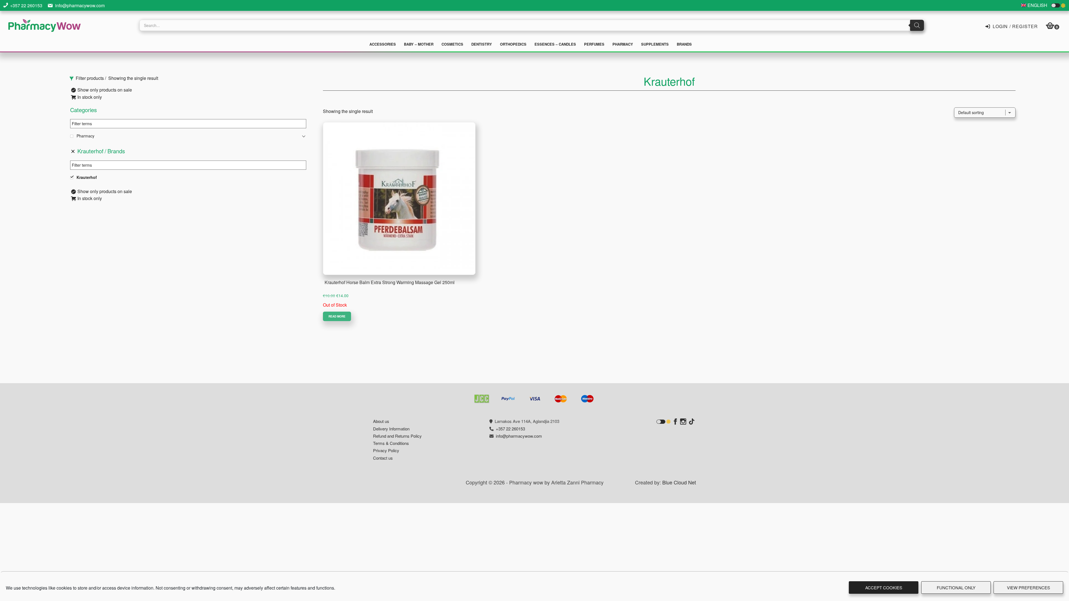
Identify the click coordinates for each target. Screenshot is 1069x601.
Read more (336, 316)
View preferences (1028, 587)
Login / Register (1014, 26)
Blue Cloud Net (679, 482)
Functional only (956, 587)
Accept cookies (883, 587)
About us (381, 421)
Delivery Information (391, 429)
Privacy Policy (386, 450)
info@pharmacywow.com (80, 5)
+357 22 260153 (26, 5)
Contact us (383, 458)
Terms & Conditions (391, 443)
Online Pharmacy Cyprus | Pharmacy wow (44, 26)
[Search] (917, 25)
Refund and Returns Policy (397, 436)
